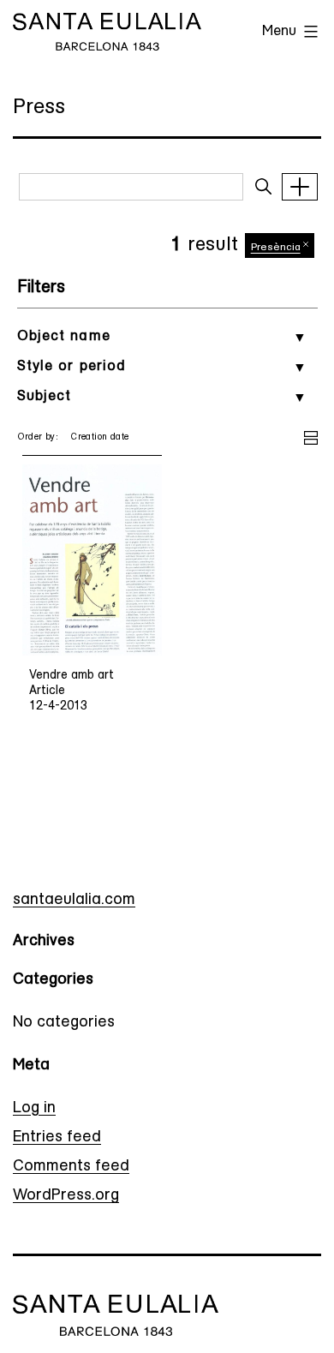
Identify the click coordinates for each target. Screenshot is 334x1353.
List (311, 435)
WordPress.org (66, 1196)
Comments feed (71, 1167)
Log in (34, 1109)
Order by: (38, 437)
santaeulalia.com (74, 900)
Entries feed (57, 1138)
